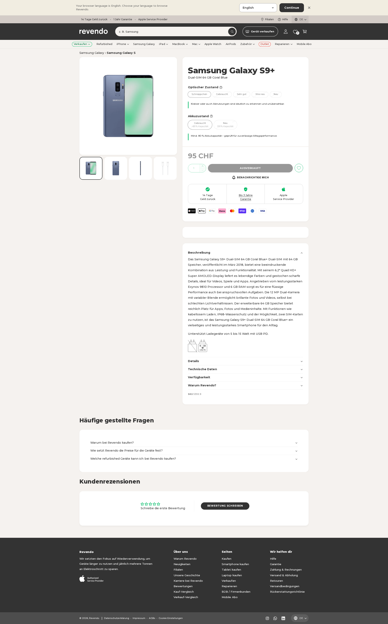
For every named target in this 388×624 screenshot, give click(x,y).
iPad (162, 44)
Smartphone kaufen (235, 564)
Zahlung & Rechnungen (286, 569)
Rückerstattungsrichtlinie (287, 591)
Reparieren (282, 44)
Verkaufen (80, 44)
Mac (194, 44)
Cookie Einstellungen (171, 618)
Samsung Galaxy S (121, 53)
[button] (304, 31)
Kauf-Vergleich (184, 591)
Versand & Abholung (284, 575)
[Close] (309, 8)
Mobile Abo (229, 597)
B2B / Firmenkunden (236, 591)
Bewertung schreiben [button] (225, 505)
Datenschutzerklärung (116, 618)
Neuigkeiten (182, 564)
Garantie (275, 564)
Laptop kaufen (232, 575)
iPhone (121, 44)
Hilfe (285, 19)
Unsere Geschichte (187, 575)
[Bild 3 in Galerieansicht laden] (140, 168)
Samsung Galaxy (91, 53)
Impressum (139, 618)
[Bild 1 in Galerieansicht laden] (90, 168)
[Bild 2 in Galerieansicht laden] (115, 168)
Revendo (94, 618)
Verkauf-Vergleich (186, 597)
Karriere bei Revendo (188, 580)
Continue (291, 8)
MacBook (178, 44)
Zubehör (246, 44)
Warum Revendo (185, 558)
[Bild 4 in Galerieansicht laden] (165, 168)
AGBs (152, 618)
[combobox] (176, 31)
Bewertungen (183, 586)
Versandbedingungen (284, 586)
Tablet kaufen (231, 569)
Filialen (269, 19)
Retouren (276, 580)
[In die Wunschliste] (299, 168)
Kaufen (226, 558)
